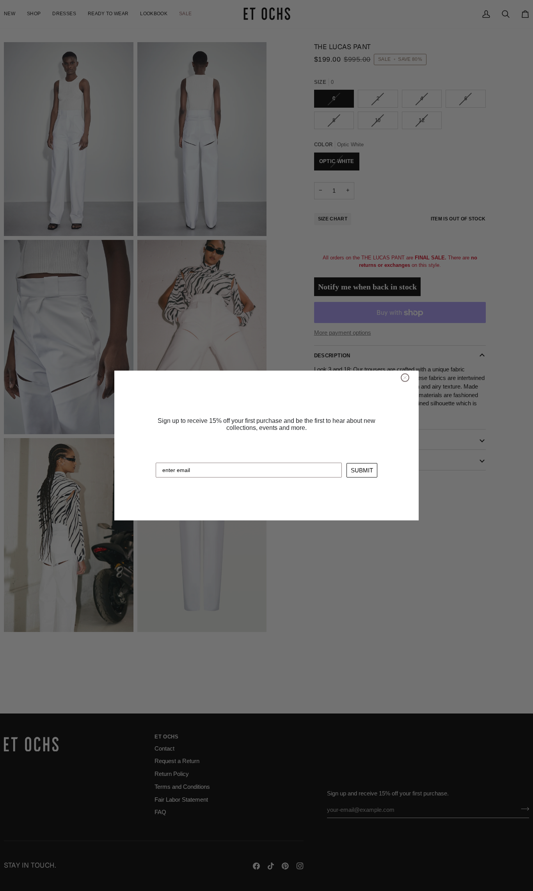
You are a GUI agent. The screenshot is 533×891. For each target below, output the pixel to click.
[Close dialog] (405, 378)
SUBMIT (362, 470)
